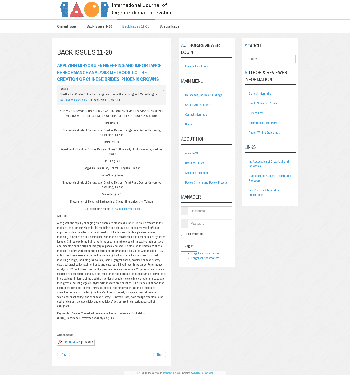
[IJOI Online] (175, 9)
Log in (188, 246)
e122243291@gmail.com (126, 209)
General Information (260, 94)
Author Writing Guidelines (264, 133)
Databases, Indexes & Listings (203, 95)
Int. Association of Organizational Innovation (269, 164)
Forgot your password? (205, 258)
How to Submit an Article (263, 103)
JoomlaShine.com (171, 373)
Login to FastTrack (196, 66)
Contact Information (196, 115)
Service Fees (256, 113)
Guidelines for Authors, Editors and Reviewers (270, 178)
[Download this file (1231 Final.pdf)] (60, 342)
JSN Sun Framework (203, 373)
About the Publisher (196, 173)
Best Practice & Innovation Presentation (264, 192)
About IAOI (191, 153)
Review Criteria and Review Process (206, 183)
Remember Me (194, 234)
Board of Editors (194, 163)
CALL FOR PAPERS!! (197, 105)
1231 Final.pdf (71, 342)
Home (188, 124)
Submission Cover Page (263, 123)
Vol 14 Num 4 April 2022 (73, 100)
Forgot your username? (205, 253)
